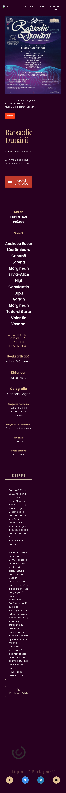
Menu (57, 9)
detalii (10, 116)
